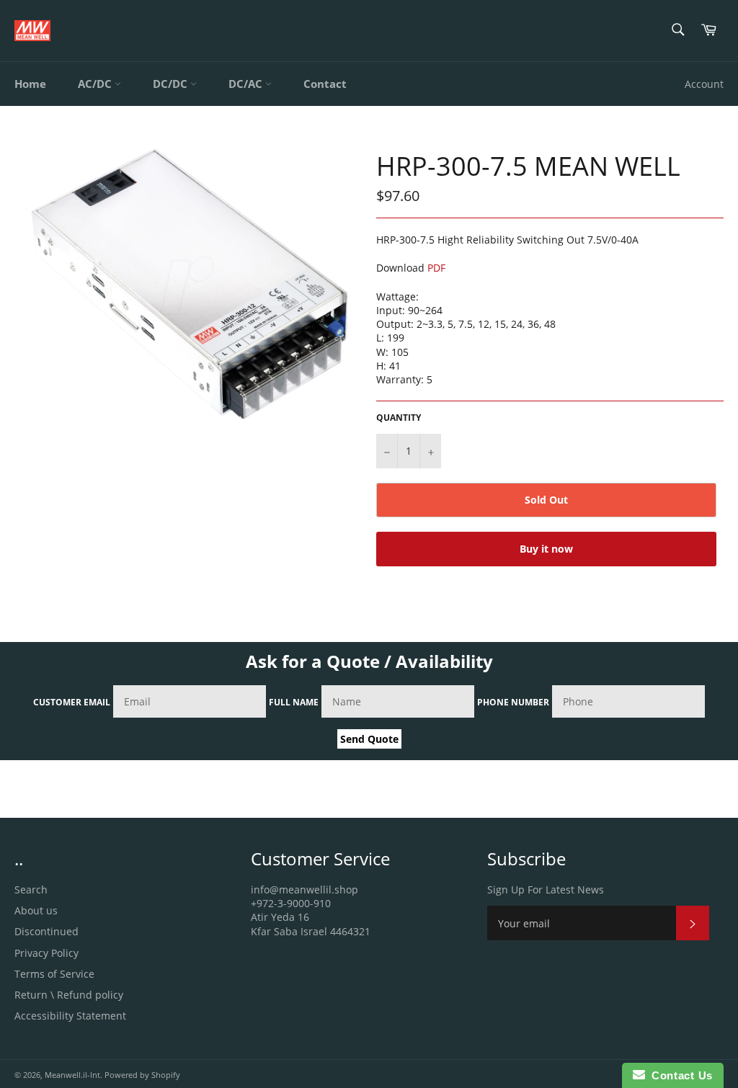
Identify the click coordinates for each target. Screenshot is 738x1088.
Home (30, 83)
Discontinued (46, 931)
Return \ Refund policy (68, 995)
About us (36, 910)
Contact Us (679, 1075)
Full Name (294, 702)
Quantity (398, 418)
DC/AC (246, 83)
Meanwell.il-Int (72, 1074)
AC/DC (96, 83)
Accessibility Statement (70, 1015)
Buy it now (546, 549)
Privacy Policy (46, 953)
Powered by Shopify (142, 1074)
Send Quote (369, 739)
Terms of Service (54, 974)
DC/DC (171, 83)
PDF (436, 268)
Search (31, 889)
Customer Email (71, 702)
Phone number (513, 702)
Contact (325, 83)
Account (704, 84)
